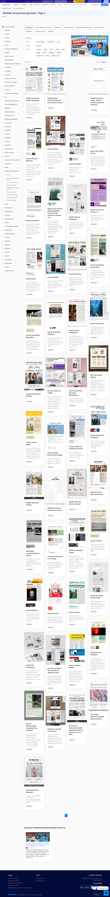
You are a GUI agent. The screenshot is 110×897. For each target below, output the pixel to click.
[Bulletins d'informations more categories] (3, 171)
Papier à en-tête (9, 152)
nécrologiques (28, 31)
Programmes (8, 230)
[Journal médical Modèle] (55, 259)
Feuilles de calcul (9, 270)
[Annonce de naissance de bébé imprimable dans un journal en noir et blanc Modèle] (77, 707)
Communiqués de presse (12, 226)
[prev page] (55, 815)
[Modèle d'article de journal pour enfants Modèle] (55, 490)
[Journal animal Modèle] (55, 130)
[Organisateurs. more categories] (3, 211)
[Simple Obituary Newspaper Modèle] (77, 199)
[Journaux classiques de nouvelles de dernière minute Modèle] (55, 650)
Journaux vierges (40, 42)
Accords (7, 34)
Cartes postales (9, 219)
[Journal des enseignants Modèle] (34, 647)
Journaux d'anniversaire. (12, 182)
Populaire (103, 62)
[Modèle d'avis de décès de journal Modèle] (77, 483)
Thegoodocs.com (6, 8)
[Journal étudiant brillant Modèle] (77, 647)
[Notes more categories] (3, 204)
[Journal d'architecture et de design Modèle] (55, 538)
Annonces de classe (10, 78)
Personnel (45, 4)
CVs (6, 97)
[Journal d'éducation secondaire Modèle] (98, 417)
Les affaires (24, 4)
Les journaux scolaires (11, 197)
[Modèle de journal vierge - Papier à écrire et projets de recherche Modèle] (98, 80)
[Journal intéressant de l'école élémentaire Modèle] (77, 372)
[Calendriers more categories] (3, 67)
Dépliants (7, 108)
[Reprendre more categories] (3, 248)
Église (31, 4)
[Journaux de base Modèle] (77, 255)
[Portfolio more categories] (3, 215)
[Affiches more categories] (3, 223)
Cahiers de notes (9, 115)
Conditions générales (13, 881)
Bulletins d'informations (12, 171)
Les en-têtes (8, 123)
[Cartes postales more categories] (3, 219)
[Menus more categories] (3, 167)
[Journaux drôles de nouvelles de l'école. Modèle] (77, 428)
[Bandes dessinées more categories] (3, 86)
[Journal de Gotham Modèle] (34, 202)
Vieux (58, 42)
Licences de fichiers (13, 878)
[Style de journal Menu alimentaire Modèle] (98, 474)
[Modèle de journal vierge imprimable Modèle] (34, 80)
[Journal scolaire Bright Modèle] (34, 424)
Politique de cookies (13, 885)
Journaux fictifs (50, 42)
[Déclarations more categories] (3, 263)
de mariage (50, 31)
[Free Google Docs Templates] (6, 4)
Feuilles (7, 256)
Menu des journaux (11, 192)
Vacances (52, 4)
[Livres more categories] (3, 45)
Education (37, 4)
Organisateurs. (9, 211)
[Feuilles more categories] (3, 256)
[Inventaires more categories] (3, 127)
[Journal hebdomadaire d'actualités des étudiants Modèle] (34, 705)
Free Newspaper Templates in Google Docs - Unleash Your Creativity (37, 845)
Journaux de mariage (11, 200)
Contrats (7, 89)
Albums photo (9, 207)
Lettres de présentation (11, 93)
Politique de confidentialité (15, 883)
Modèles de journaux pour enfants (12, 188)
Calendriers (8, 67)
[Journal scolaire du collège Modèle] (55, 372)
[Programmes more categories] (3, 230)
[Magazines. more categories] (3, 164)
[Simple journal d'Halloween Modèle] (77, 312)
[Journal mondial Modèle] (98, 522)
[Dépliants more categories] (3, 108)
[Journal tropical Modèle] (77, 594)
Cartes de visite (9, 56)
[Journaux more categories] (3, 141)
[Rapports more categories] (3, 245)
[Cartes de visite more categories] (3, 56)
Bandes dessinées (10, 86)
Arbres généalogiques (11, 104)
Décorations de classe (11, 82)
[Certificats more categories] (3, 75)
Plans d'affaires (9, 60)
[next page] (77, 815)
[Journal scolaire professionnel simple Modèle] (55, 434)
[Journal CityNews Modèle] (77, 145)
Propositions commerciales (12, 63)
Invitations (8, 130)
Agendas (7, 30)
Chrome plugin (40, 878)
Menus (7, 167)
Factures (7, 134)
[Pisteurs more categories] (3, 267)
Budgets (7, 52)
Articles (7, 37)
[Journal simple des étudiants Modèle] (55, 314)
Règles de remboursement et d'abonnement (20, 888)
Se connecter (94, 4)
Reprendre (8, 248)
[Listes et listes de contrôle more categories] (3, 160)
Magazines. (8, 163)
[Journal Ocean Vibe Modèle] (98, 305)
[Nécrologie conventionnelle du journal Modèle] (34, 533)
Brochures (7, 41)
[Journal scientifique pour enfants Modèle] (98, 246)
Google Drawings (9, 112)
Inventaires (8, 126)
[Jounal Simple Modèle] (34, 260)
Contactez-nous (40, 881)
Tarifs (59, 4)
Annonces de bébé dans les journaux (12, 178)
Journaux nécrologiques (12, 194)
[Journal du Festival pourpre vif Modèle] (98, 191)
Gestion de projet (10, 233)
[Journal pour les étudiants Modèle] (98, 634)
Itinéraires (8, 138)
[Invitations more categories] (3, 130)
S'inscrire (104, 4)
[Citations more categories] (3, 237)
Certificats (8, 75)
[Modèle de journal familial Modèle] (34, 484)
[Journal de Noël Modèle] (55, 595)
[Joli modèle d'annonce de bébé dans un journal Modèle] (98, 696)
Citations (7, 237)
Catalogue (8, 71)
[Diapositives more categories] (3, 260)
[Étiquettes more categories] (3, 145)
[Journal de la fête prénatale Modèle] (34, 772)
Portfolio (7, 215)
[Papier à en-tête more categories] (3, 153)
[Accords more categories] (3, 34)
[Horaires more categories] (3, 252)
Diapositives (8, 259)
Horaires (7, 252)
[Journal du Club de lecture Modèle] (98, 133)
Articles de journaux (11, 185)
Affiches (7, 222)
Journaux (7, 141)
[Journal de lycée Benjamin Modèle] (34, 140)
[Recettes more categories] (3, 241)
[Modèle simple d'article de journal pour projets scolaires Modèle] (55, 80)
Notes (6, 204)
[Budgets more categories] (3, 53)
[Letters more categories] (3, 156)
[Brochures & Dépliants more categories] (3, 49)
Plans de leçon (9, 149)
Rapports (7, 245)
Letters (7, 156)
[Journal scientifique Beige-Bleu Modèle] (34, 317)
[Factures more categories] (3, 134)
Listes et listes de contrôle (12, 160)
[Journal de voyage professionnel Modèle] (98, 577)
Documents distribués (11, 119)
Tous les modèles (9, 27)
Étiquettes (8, 145)
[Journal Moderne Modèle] (34, 592)
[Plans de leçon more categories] (3, 149)
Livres (6, 45)
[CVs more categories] (3, 97)
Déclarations (8, 263)
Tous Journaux (28, 27)
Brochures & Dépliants (11, 49)
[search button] (85, 5)
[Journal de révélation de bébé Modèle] (34, 375)
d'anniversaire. (58, 27)
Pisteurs (7, 267)
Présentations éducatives (12, 100)
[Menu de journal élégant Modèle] (98, 358)
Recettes (7, 241)
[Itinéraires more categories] (3, 138)
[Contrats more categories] (3, 90)
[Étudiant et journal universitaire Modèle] (55, 711)
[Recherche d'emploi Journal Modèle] (77, 532)
